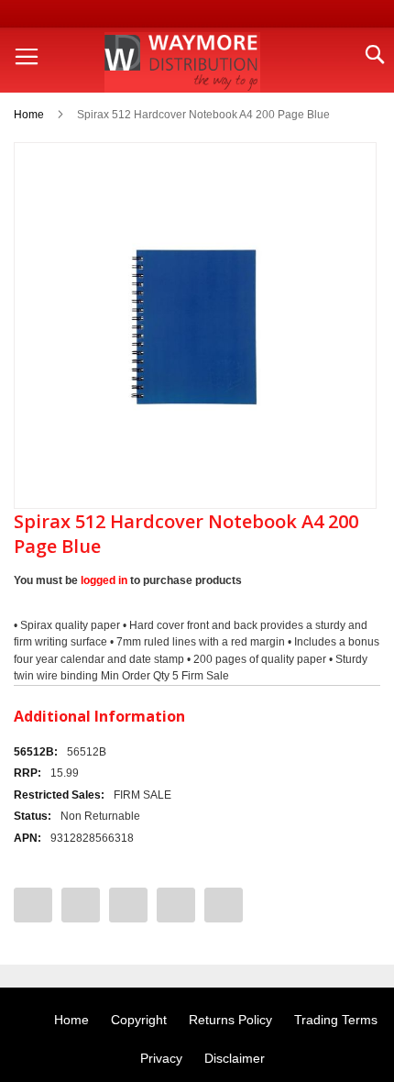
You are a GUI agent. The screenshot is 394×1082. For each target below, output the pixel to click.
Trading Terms (336, 1019)
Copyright (139, 1019)
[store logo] (182, 62)
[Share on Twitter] (80, 905)
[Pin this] (128, 905)
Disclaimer (234, 1058)
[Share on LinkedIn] (223, 905)
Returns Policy (230, 1019)
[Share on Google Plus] (176, 905)
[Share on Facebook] (33, 905)
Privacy (161, 1058)
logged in (104, 580)
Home (29, 114)
